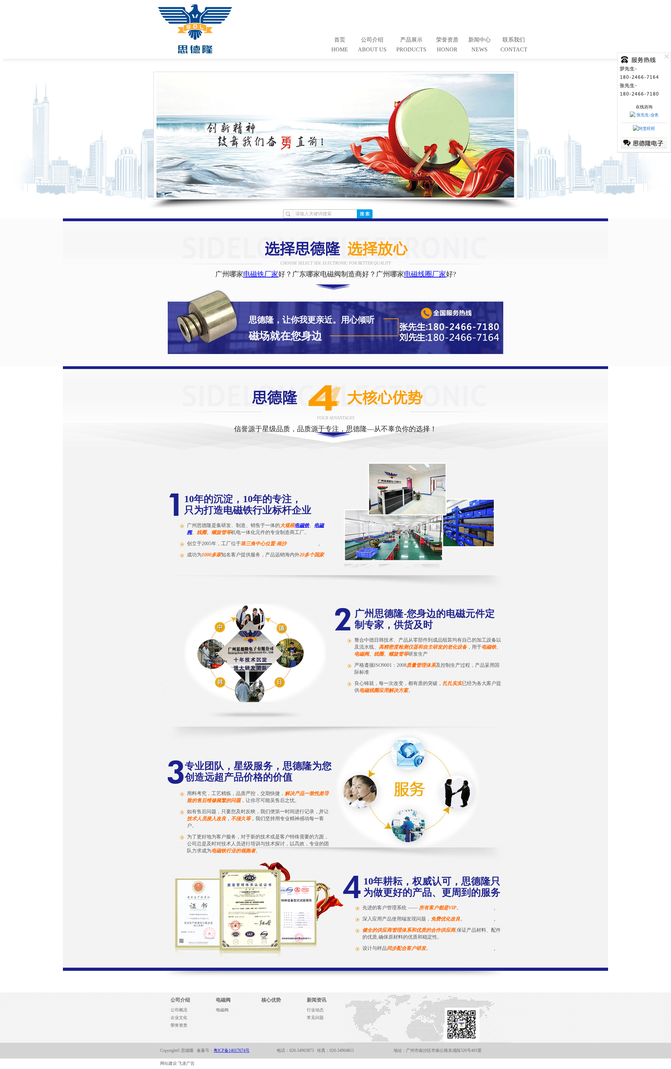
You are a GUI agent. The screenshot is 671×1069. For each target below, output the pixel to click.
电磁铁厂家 (260, 274)
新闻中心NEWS (479, 44)
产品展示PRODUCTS (411, 44)
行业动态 (315, 1009)
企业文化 (179, 1017)
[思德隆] (195, 54)
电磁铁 (302, 525)
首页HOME (339, 44)
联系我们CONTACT (513, 44)
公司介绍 (180, 1000)
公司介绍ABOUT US (372, 44)
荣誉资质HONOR (447, 44)
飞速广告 (186, 1063)
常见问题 (315, 1017)
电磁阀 (223, 1000)
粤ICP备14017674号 (232, 1050)
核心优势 (271, 1000)
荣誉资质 (179, 1025)
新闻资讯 (316, 1000)
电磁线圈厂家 (425, 274)
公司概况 (179, 1009)
